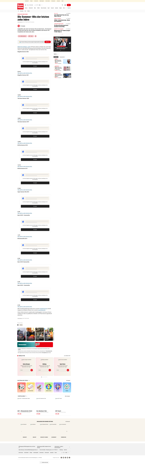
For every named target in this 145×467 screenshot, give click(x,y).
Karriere (65, 449)
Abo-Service (21, 452)
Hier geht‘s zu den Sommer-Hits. (25, 73)
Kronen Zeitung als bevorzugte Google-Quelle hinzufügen (35, 41)
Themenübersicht (49, 351)
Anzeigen (35, 66)
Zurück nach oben (44, 462)
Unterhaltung (20, 22)
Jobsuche (52, 452)
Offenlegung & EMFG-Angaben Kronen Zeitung (44, 447)
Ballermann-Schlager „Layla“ (24, 46)
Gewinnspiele (35, 452)
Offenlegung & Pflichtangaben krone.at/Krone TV (27, 447)
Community (41, 452)
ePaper (31, 452)
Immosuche (47, 452)
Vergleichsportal (43, 308)
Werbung (61, 449)
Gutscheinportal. (42, 310)
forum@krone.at (45, 352)
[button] (62, 34)
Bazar (56, 452)
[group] (21, 334)
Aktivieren (48, 41)
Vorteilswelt (26, 452)
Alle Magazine (68, 421)
